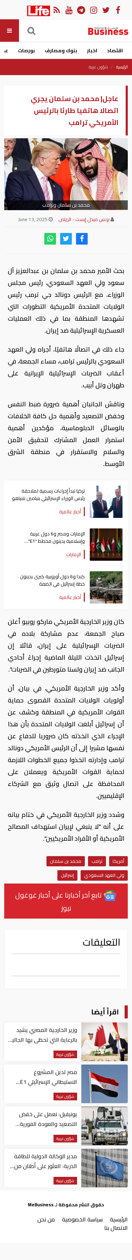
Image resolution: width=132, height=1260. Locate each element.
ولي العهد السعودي (104, 875)
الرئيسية (122, 67)
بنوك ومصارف (61, 50)
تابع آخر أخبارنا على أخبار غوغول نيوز (59, 901)
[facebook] (82, 239)
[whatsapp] (50, 239)
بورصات (26, 50)
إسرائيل (67, 875)
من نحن (46, 1219)
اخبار (92, 50)
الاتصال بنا (116, 1227)
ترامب (97, 861)
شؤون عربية (98, 67)
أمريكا (118, 861)
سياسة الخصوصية (82, 1219)
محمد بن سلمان (65, 861)
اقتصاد (115, 50)
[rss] (56, 10)
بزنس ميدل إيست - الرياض (83, 219)
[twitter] (66, 239)
